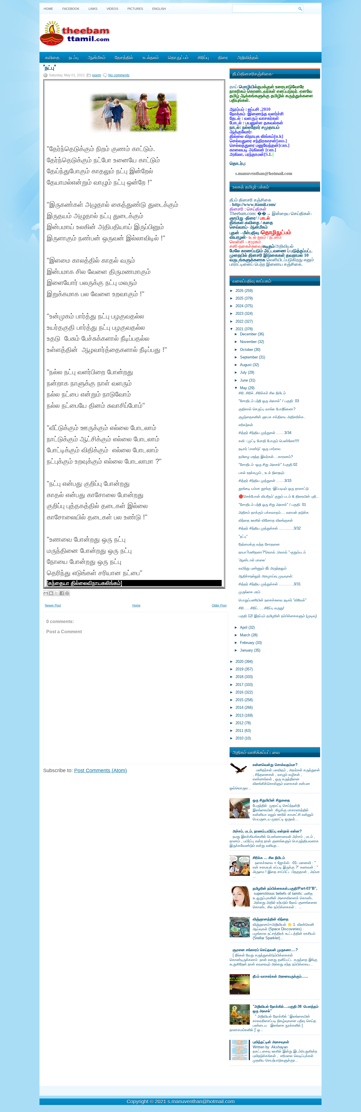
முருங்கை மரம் (249, 592)
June (244, 380)
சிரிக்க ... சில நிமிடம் (269, 858)
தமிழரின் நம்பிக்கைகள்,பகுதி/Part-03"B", (285, 888)
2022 (240, 321)
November (249, 342)
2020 (240, 661)
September (249, 357)
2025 (240, 298)
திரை (223, 57)
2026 (240, 291)
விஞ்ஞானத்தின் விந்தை (271, 919)
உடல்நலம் (150, 57)
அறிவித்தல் (247, 57)
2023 (240, 313)
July (244, 372)
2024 (240, 306)
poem (96, 75)
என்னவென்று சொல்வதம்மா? (275, 765)
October (247, 349)
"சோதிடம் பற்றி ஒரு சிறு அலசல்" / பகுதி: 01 (272, 504)
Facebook (70, 8)
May (244, 388)
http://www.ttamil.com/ (254, 204)
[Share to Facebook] (62, 593)
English (159, 8)
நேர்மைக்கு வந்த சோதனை (259, 544)
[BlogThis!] (51, 593)
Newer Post (53, 605)
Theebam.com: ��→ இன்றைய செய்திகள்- (271, 213)
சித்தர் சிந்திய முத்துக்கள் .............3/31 (270, 584)
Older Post (219, 605)
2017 (240, 685)
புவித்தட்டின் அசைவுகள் (271, 1042)
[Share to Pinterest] (67, 593)
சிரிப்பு (203, 57)
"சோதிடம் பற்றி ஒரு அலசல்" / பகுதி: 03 (269, 401)
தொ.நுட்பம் (178, 57)
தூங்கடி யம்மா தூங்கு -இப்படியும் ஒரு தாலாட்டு (274, 488)
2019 (240, 669)
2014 (240, 707)
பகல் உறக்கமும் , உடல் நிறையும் (261, 473)
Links (93, 8)
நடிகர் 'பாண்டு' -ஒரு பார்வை (260, 449)
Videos (112, 8)
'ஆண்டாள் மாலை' (252, 560)
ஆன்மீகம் (96, 57)
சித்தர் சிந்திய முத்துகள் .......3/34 (265, 433)
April (244, 627)
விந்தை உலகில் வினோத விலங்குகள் (266, 520)
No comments (118, 75)
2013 (240, 715)
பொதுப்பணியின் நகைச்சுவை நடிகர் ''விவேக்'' (272, 600)
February (248, 643)
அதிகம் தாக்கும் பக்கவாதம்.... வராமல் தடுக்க (274, 512)
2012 (240, 723)
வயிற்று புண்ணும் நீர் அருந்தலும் (263, 568)
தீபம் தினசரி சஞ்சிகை (250, 200)
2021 (240, 329)
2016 (240, 692)
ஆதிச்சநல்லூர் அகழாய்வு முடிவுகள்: (266, 576)
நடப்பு (73, 57)
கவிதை (52, 57)
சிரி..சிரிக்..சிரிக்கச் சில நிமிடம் (262, 393)
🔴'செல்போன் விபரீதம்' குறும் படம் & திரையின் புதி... (279, 496)
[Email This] (46, 593)
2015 (240, 700)
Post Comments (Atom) (100, 770)
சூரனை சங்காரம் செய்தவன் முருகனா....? (265, 950)
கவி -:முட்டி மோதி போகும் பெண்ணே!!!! (269, 441)
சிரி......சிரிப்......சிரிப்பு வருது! (261, 608)
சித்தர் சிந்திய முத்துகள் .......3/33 (265, 481)
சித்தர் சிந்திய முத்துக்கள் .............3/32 (270, 528)
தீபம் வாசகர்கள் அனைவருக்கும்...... (280, 976)
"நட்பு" (49, 67)
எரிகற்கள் (246, 425)
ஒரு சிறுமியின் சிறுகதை (271, 800)
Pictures (135, 8)
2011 (240, 730)
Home (48, 8)
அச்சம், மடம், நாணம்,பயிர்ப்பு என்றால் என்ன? (267, 831)
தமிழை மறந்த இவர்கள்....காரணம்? (266, 457)
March (245, 635)
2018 (240, 677)
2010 (240, 738)
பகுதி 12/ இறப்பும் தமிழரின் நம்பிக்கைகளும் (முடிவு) (278, 616)
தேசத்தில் (124, 57)
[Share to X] (56, 593)
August (246, 365)
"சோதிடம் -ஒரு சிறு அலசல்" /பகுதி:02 (268, 464)
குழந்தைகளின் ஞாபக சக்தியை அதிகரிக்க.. (272, 417)
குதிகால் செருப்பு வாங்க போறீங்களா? (267, 409)
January (247, 650)
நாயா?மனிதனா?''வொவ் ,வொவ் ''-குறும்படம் (272, 552)
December (249, 334)
